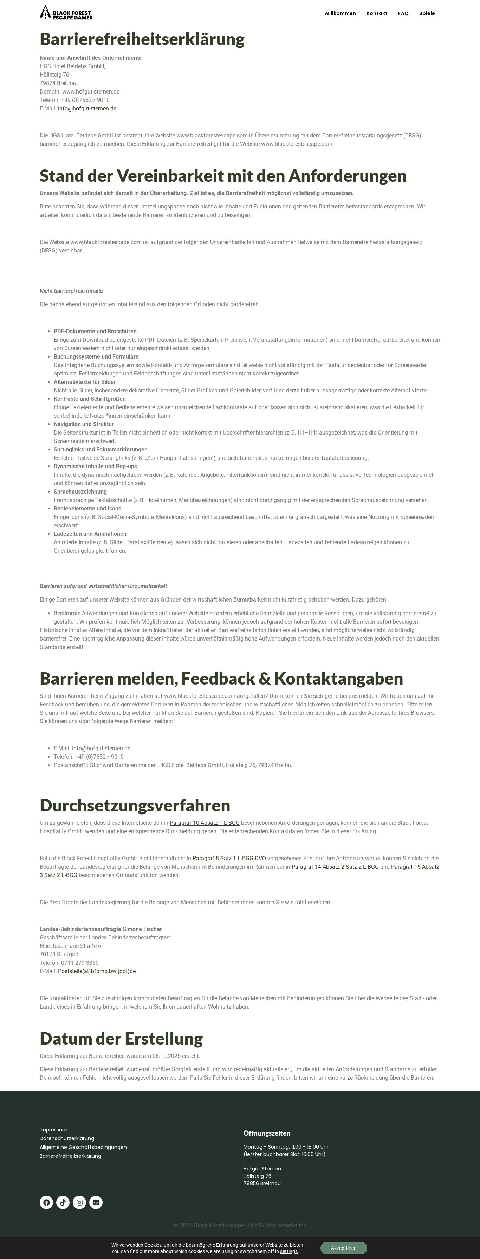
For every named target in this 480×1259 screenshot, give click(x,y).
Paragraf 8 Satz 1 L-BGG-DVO (229, 858)
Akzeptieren (344, 1248)
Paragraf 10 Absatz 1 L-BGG (205, 823)
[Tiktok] (63, 1202)
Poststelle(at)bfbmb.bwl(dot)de (97, 971)
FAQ (403, 13)
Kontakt (377, 13)
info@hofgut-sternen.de (87, 108)
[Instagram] (79, 1202)
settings (289, 1251)
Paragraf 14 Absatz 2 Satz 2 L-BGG (335, 866)
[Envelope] (96, 1202)
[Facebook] (46, 1202)
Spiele (427, 13)
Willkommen (340, 13)
